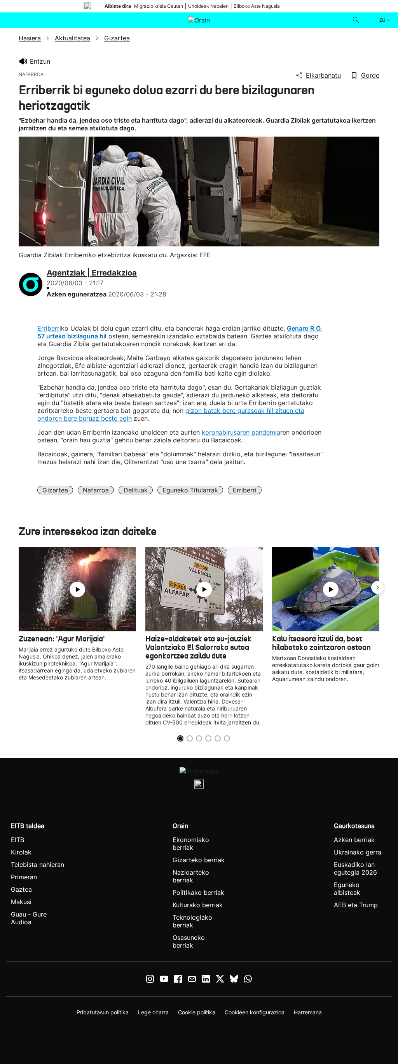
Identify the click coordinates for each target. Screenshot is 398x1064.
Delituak (136, 490)
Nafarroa (96, 490)
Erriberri (49, 328)
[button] (377, 587)
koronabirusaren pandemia (241, 432)
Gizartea (55, 490)
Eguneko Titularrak (190, 490)
